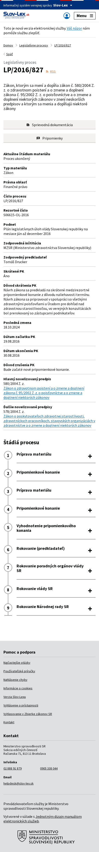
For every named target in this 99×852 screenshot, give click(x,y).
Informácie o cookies (17, 688)
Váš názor (74, 28)
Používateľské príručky (19, 671)
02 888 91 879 (12, 768)
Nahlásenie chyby (15, 680)
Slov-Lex (60, 5)
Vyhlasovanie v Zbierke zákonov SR (27, 714)
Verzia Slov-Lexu (14, 697)
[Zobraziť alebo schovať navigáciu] (67, 15)
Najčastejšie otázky (16, 662)
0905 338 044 (49, 768)
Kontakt (8, 722)
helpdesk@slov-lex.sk (18, 783)
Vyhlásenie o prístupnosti (20, 705)
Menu (82, 15)
